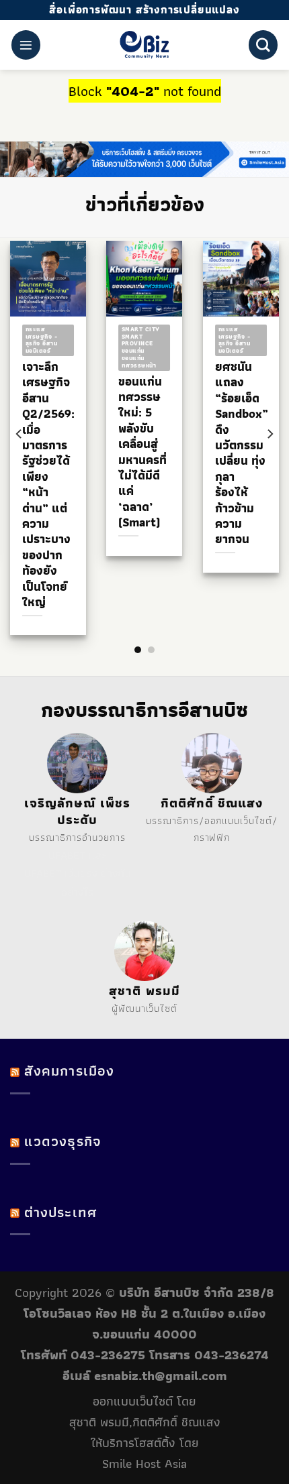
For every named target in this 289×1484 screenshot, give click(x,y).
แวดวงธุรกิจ (62, 1141)
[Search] (263, 44)
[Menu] (25, 44)
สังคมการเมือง (69, 1070)
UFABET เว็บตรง (60, 873)
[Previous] (19, 434)
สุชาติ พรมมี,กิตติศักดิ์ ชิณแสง (144, 1422)
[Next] (269, 434)
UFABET (66, 855)
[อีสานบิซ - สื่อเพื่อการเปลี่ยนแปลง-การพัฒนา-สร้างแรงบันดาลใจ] (145, 45)
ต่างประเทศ (60, 1212)
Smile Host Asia (144, 1463)
